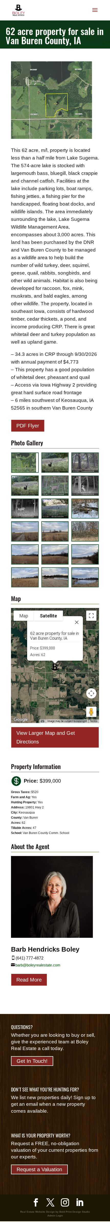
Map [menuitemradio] (23, 615)
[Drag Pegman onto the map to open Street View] (91, 712)
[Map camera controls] (91, 693)
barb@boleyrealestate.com (37, 965)
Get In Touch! (32, 1061)
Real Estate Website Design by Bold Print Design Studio (55, 1211)
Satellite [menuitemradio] (48, 615)
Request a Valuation (39, 1169)
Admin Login (55, 1215)
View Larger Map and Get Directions (45, 737)
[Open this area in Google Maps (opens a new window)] (20, 719)
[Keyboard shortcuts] (42, 721)
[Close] (77, 622)
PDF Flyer (27, 426)
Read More (29, 980)
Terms (93, 721)
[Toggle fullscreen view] (91, 616)
